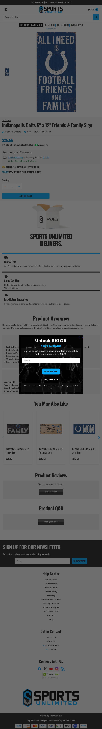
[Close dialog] (80, 337)
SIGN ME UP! (51, 371)
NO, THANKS (51, 379)
